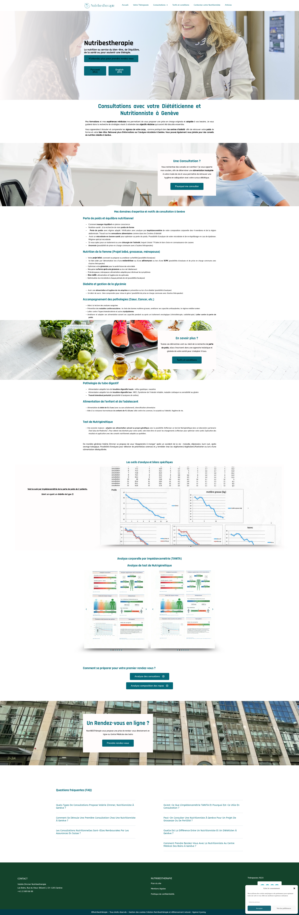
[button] (294, 888)
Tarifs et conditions (180, 5)
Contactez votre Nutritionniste (207, 5)
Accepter (259, 908)
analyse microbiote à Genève (151, 132)
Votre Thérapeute (141, 5)
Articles (228, 5)
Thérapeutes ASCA (255, 878)
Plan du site (156, 883)
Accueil (125, 5)
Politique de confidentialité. (163, 894)
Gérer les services (254, 902)
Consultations (159, 5)
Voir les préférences (284, 908)
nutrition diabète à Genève (99, 135)
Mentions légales (158, 888)
